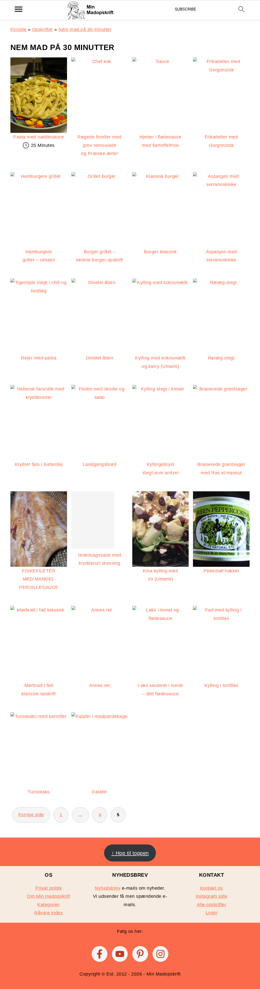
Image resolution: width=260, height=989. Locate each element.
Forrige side (31, 814)
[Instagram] (160, 954)
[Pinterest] (140, 954)
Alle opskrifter (211, 904)
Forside (18, 29)
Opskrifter (42, 29)
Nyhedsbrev (107, 888)
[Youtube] (120, 954)
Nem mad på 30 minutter (84, 29)
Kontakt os (211, 888)
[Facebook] (99, 954)
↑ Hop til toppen (130, 853)
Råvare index (48, 912)
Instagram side (211, 896)
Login (212, 912)
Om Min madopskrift (48, 896)
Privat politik (48, 888)
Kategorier (48, 904)
